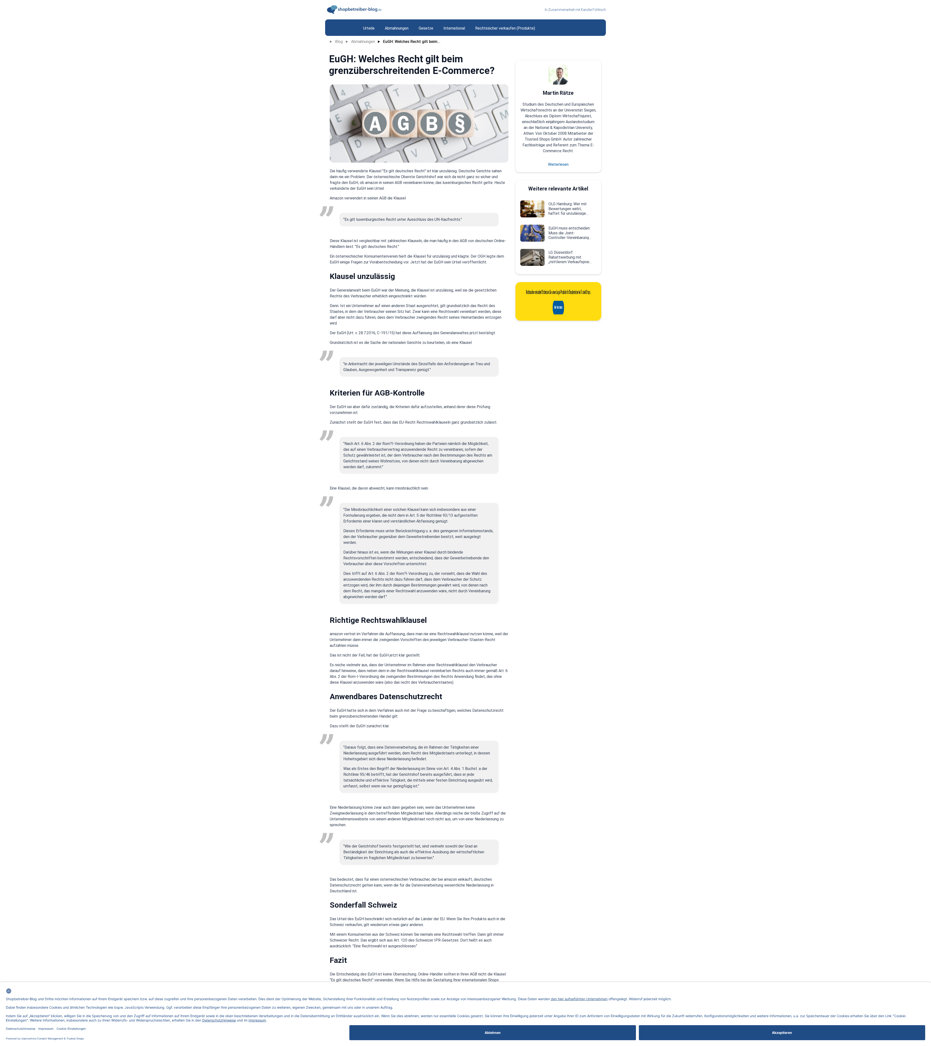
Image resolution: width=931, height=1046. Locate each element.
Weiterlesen (558, 164)
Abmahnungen (363, 41)
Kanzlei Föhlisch (593, 10)
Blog (339, 41)
